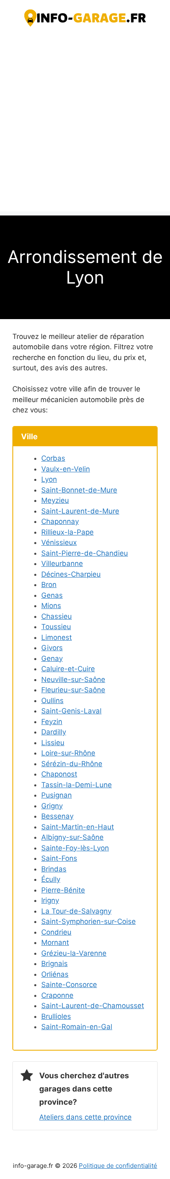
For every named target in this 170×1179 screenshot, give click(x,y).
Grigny (52, 806)
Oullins (52, 700)
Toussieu (56, 627)
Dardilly (53, 732)
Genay (52, 658)
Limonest (56, 637)
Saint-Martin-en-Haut (77, 827)
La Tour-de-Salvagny (76, 911)
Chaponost (59, 774)
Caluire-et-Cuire (68, 669)
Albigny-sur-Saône (72, 837)
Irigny (50, 900)
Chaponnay (60, 521)
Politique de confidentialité (118, 1166)
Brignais (54, 963)
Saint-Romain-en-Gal (76, 1027)
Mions (51, 605)
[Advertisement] (85, 126)
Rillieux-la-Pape (67, 532)
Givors (52, 648)
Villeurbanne (62, 563)
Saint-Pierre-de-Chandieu (84, 553)
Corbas (53, 458)
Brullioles (56, 1016)
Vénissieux (59, 542)
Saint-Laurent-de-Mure (80, 511)
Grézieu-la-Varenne (73, 953)
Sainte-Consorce (69, 984)
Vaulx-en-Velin (65, 469)
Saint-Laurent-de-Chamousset (92, 1005)
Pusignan (56, 795)
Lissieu (52, 743)
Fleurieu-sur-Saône (73, 690)
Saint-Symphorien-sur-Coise (88, 921)
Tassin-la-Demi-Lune (76, 785)
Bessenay (57, 816)
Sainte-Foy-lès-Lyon (75, 848)
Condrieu (56, 932)
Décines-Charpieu (71, 574)
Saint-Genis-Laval (71, 711)
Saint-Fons (59, 858)
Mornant (55, 942)
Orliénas (54, 974)
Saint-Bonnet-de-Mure (79, 490)
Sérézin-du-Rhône (71, 764)
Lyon (49, 479)
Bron (49, 584)
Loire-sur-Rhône (68, 753)
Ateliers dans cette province (85, 1117)
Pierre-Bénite (63, 890)
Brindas (53, 869)
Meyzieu (55, 500)
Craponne (57, 995)
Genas (52, 595)
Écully (50, 879)
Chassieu (56, 616)
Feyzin (51, 721)
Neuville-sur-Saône (73, 679)
